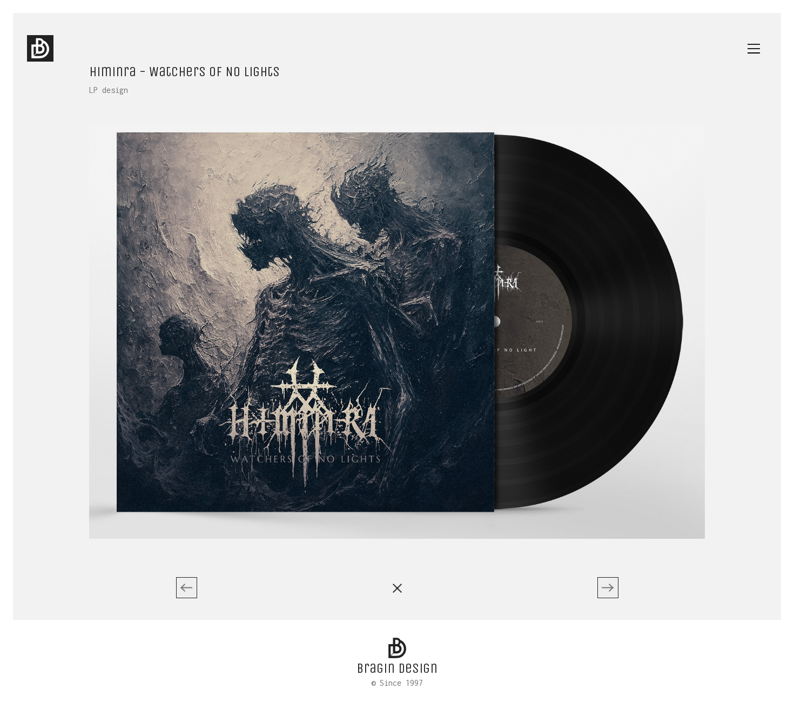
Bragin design (397, 668)
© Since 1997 (397, 683)
